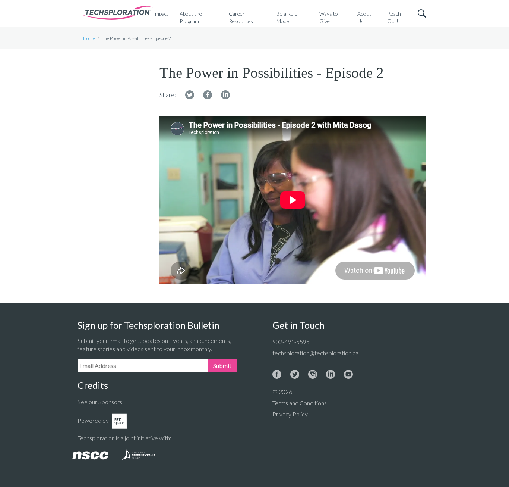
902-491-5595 (291, 341)
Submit (222, 365)
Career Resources (241, 17)
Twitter (189, 94)
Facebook (207, 94)
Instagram (312, 374)
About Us (364, 17)
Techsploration (118, 13)
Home (89, 38)
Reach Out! (394, 17)
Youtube (348, 374)
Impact (160, 13)
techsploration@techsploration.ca (315, 352)
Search (422, 13)
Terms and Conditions (299, 402)
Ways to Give (328, 17)
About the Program (191, 17)
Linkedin (225, 94)
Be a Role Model (286, 17)
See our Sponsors (100, 401)
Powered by (93, 420)
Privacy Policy (290, 414)
